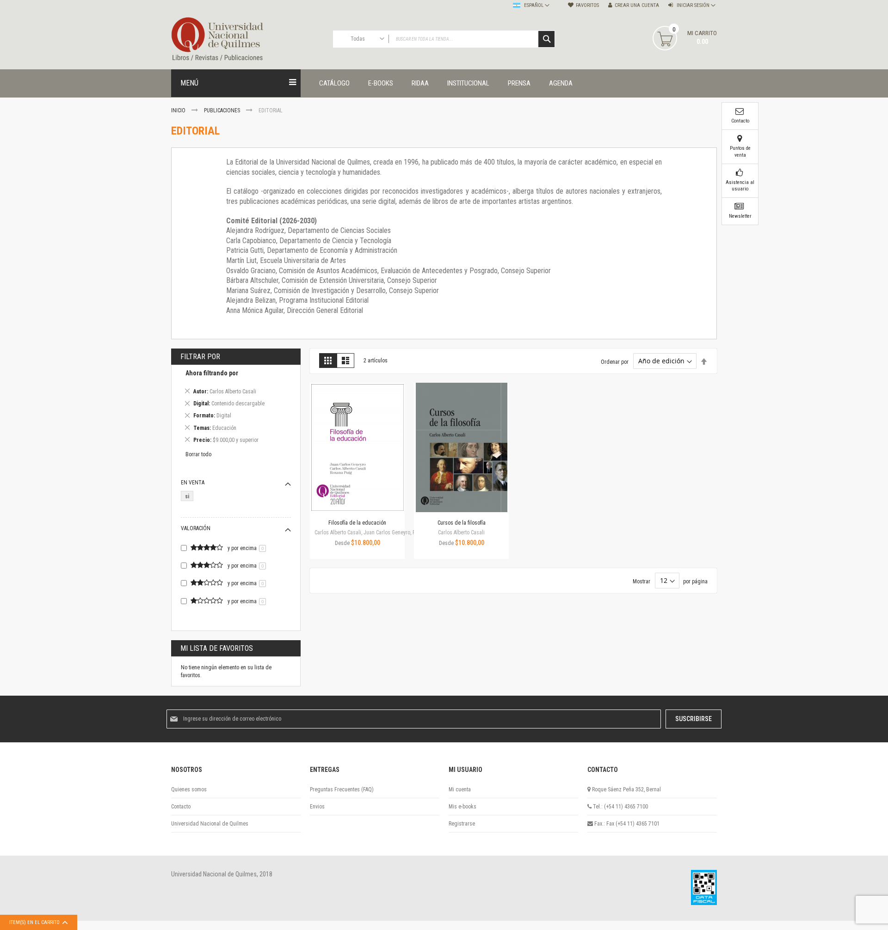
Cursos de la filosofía (462, 523)
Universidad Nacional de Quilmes (209, 823)
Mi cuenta (460, 789)
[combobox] (444, 39)
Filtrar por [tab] (200, 356)
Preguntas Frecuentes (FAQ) (342, 789)
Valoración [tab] (195, 528)
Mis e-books (462, 806)
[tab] (236, 408)
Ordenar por (615, 361)
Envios (317, 806)
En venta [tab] (192, 482)
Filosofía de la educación (357, 523)
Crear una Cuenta (637, 5)
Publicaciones (222, 110)
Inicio (179, 110)
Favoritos (587, 5)
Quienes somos (189, 789)
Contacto (181, 806)
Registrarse (462, 823)
